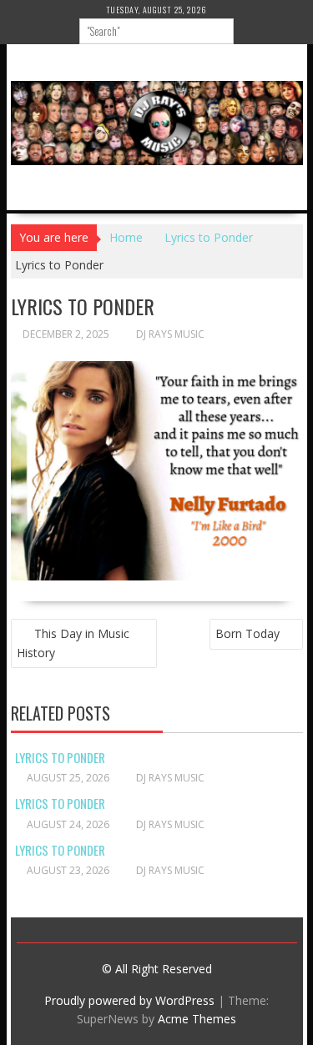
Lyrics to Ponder (60, 757)
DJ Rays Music (170, 334)
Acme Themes (197, 1019)
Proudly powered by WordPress (129, 1000)
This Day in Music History (73, 643)
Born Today (247, 633)
